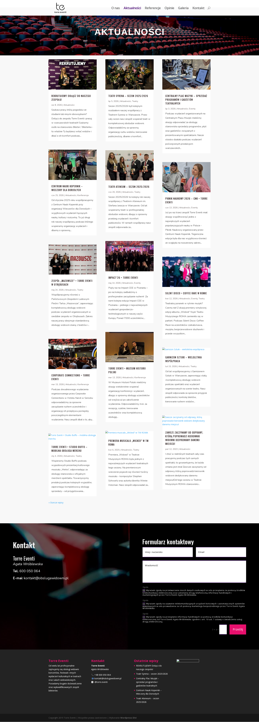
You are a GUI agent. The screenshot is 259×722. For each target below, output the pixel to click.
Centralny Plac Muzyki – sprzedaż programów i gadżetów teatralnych (186, 99)
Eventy (137, 283)
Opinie (169, 8)
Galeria (183, 8)
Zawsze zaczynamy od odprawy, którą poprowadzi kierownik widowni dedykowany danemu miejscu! (184, 438)
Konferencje (83, 195)
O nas (115, 8)
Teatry (80, 289)
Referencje (153, 8)
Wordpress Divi (128, 717)
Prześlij (238, 629)
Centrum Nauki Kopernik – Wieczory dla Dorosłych (67, 188)
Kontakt (198, 8)
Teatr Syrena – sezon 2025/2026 (128, 96)
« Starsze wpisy (56, 502)
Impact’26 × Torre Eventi (123, 277)
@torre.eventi (101, 682)
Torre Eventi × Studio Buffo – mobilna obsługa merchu (69, 448)
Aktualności (132, 8)
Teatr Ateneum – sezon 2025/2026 (128, 186)
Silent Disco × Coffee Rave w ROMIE (186, 293)
